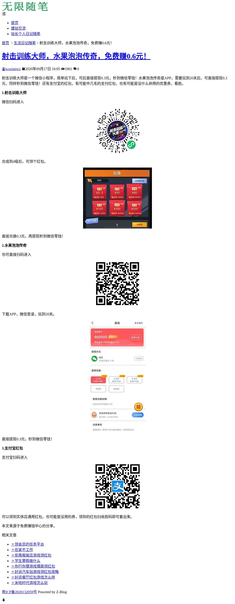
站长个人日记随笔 (25, 34)
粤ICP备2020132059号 (19, 592)
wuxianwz (13, 69)
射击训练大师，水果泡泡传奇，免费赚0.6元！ (76, 56)
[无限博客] (25, 10)
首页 (14, 23)
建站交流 (18, 28)
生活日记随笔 (25, 43)
